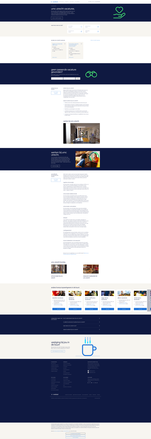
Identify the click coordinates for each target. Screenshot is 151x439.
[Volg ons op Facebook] (90, 382)
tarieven (64, 371)
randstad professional (55, 366)
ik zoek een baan (61, 1)
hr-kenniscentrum (66, 369)
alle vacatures (53, 363)
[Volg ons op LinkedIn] (88, 382)
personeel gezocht (66, 372)
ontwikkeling (53, 378)
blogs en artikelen (54, 386)
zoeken (78, 78)
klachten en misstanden (67, 386)
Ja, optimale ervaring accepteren (75, 433)
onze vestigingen (66, 383)
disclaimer (94, 394)
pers (64, 385)
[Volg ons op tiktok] (97, 382)
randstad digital (54, 368)
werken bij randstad (68, 394)
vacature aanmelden (66, 363)
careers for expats (54, 371)
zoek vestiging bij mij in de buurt (58, 351)
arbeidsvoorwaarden (54, 385)
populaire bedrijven (54, 369)
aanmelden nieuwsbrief (67, 374)
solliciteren (53, 383)
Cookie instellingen (75, 437)
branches (64, 368)
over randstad (77, 1)
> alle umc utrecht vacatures (95, 40)
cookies (90, 394)
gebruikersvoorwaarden (77, 394)
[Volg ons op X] (93, 382)
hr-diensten (65, 366)
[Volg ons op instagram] (95, 382)
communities (53, 380)
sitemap (98, 394)
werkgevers (66, 1)
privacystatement (85, 394)
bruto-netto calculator (55, 389)
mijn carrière (72, 1)
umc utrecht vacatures (56, 93)
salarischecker (53, 388)
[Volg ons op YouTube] (91, 382)
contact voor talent (66, 380)
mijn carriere (53, 377)
